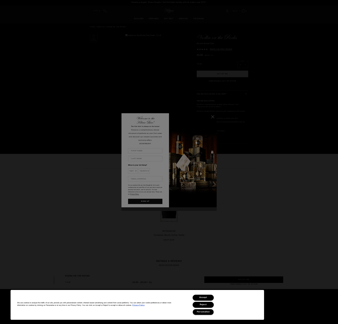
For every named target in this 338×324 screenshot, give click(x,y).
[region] (137, 305)
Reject (203, 305)
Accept (203, 298)
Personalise (203, 312)
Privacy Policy (138, 305)
